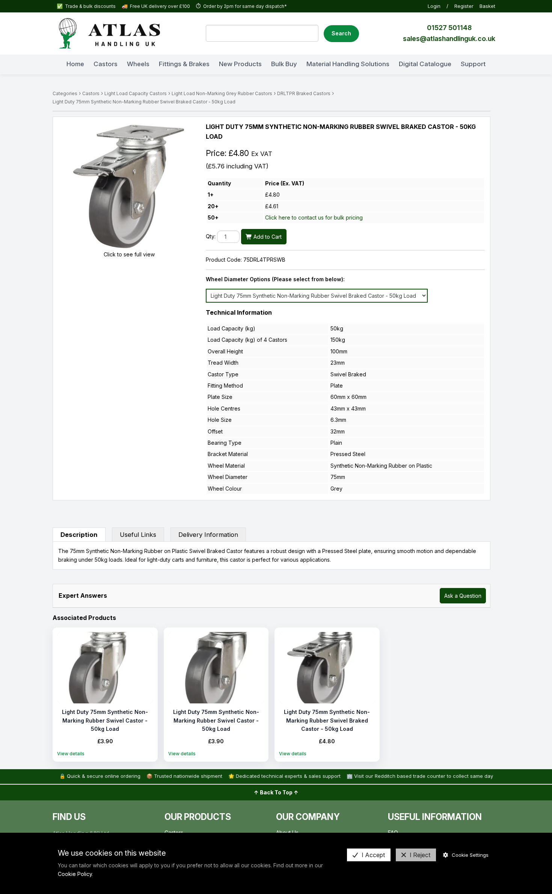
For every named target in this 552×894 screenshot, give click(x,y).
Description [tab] (79, 534)
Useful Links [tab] (138, 534)
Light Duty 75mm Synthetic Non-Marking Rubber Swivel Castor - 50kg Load (105, 720)
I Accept (373, 855)
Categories (65, 93)
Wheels (138, 63)
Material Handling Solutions (347, 63)
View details (70, 753)
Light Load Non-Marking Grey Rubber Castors (222, 93)
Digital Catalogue (425, 63)
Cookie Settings (470, 855)
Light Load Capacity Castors (135, 93)
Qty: (211, 236)
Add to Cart (267, 236)
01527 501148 (449, 28)
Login (434, 6)
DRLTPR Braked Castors (303, 93)
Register (464, 6)
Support (473, 63)
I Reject (420, 855)
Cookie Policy (75, 874)
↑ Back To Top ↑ (276, 792)
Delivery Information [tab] (208, 534)
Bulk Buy (284, 63)
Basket (487, 6)
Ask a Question (462, 595)
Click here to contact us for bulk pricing (314, 217)
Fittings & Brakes (184, 63)
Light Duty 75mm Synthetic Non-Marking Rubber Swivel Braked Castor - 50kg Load (144, 102)
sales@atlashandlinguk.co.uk (449, 38)
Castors (106, 63)
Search (341, 33)
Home (75, 63)
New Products (240, 63)
